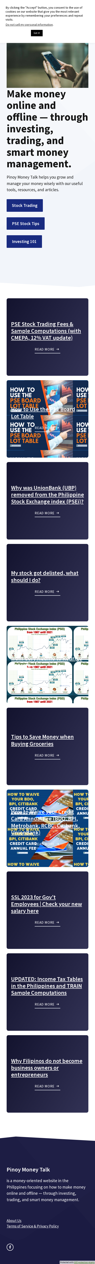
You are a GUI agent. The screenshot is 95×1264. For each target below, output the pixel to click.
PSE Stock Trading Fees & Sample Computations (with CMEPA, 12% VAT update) (46, 330)
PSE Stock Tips (25, 223)
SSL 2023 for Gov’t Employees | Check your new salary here (46, 903)
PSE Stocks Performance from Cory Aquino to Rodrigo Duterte (46, 658)
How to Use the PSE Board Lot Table (43, 412)
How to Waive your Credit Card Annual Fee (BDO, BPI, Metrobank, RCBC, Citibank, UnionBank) (45, 822)
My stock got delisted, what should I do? (44, 576)
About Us (14, 1220)
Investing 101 (24, 241)
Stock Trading (25, 205)
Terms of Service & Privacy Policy (33, 1226)
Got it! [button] (37, 33)
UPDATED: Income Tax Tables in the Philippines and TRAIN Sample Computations (47, 985)
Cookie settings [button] (17, 33)
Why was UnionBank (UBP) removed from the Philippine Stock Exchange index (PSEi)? (47, 494)
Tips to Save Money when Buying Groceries (42, 740)
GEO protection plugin (84, 1262)
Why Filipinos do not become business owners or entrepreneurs (46, 1067)
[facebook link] (10, 1247)
